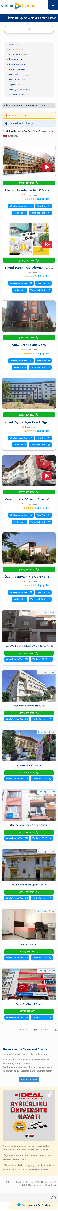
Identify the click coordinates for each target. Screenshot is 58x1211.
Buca (27, 427)
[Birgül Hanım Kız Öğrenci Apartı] (29, 239)
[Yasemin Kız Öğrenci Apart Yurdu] (29, 470)
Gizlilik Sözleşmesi (46, 1182)
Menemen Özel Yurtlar (18, 95)
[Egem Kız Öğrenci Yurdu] (29, 984)
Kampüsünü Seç (29, 1079)
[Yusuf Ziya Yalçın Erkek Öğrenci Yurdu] (29, 393)
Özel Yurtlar (9, 44)
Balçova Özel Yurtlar (17, 70)
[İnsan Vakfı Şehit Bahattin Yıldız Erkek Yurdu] (29, 626)
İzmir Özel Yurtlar (14, 49)
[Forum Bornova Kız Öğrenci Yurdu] (29, 865)
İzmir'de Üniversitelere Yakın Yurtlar (26, 105)
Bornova (28, 195)
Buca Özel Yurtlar (16, 80)
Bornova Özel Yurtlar (17, 75)
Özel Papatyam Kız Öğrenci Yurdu (30, 576)
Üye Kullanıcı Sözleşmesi (24, 1182)
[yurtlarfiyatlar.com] (24, 5)
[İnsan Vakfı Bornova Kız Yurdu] (29, 686)
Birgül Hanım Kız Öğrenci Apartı (29, 267)
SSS (8, 1182)
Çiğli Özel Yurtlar (16, 85)
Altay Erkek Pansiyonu (29, 344)
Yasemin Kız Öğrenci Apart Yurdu (30, 499)
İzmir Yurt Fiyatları (17, 54)
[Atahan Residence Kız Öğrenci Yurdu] (29, 161)
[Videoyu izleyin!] (47, 168)
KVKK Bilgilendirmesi (32, 1185)
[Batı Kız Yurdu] (29, 924)
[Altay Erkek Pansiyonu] (29, 316)
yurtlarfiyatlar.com (53, 5)
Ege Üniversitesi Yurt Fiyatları (36, 1205)
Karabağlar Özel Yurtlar (18, 90)
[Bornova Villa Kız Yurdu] (29, 745)
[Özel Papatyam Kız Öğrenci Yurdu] (29, 548)
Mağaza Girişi (49, 1185)
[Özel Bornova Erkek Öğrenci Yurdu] (29, 805)
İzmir (35, 195)
